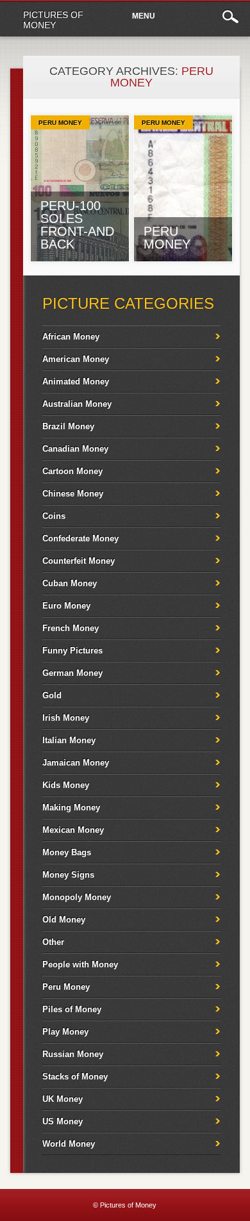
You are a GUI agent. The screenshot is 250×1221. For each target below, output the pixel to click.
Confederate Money (80, 538)
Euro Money (66, 605)
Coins (53, 516)
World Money (68, 1144)
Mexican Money (73, 830)
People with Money (80, 964)
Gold (52, 695)
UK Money (62, 1099)
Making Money (71, 807)
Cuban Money (69, 583)
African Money (70, 336)
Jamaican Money (75, 762)
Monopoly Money (76, 897)
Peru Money (60, 122)
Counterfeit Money (78, 561)
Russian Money (72, 1054)
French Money (70, 628)
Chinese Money (72, 493)
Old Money (63, 919)
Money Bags (66, 852)
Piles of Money (71, 1009)
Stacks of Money (75, 1076)
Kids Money (65, 785)
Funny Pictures (72, 650)
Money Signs (68, 875)
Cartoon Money (72, 471)
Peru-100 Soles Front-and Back (77, 225)
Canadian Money (75, 449)
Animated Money (75, 381)
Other (53, 942)
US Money (62, 1121)
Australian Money (77, 404)
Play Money (65, 1032)
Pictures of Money (53, 20)
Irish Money (65, 718)
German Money (72, 673)
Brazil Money (68, 426)
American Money (75, 359)
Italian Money (69, 740)
